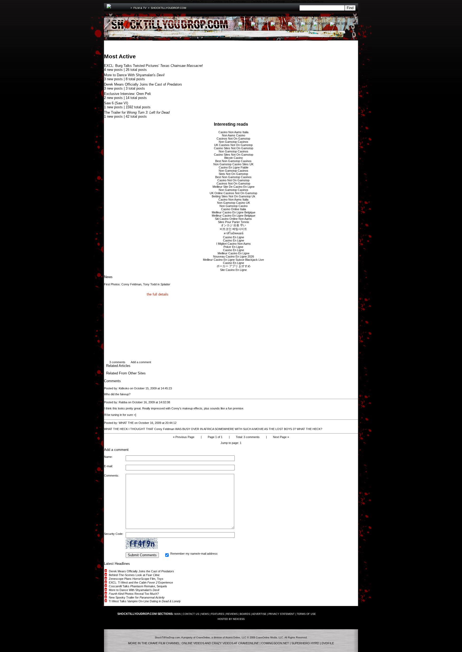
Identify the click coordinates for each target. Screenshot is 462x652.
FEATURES (217, 614)
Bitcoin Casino (233, 157)
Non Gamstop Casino (234, 206)
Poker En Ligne (233, 246)
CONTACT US (191, 614)
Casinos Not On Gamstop (233, 138)
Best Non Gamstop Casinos (233, 161)
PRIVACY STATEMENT (281, 614)
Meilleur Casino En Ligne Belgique (233, 212)
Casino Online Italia (233, 209)
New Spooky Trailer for (137, 597)
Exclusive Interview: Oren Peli (127, 94)
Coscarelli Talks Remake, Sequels (138, 586)
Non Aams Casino (233, 135)
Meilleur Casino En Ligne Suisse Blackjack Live (233, 259)
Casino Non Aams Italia (233, 132)
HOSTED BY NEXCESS (231, 619)
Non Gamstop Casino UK (233, 202)
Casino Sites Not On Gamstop (233, 148)
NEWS (205, 614)
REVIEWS (232, 614)
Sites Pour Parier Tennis (233, 222)
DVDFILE (328, 643)
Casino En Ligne (233, 237)
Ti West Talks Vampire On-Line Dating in (145, 601)
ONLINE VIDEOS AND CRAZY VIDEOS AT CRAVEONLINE (220, 643)
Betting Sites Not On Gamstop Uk (233, 196)
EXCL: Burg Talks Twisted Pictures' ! (153, 66)
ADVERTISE (259, 614)
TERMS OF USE (306, 614)
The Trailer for (137, 112)
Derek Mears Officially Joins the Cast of (143, 84)
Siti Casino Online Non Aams (233, 218)
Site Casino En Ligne (233, 269)
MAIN (177, 614)
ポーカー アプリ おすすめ (234, 266)
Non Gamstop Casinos (233, 141)
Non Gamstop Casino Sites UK (233, 164)
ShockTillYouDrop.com (168, 7)
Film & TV (140, 7)
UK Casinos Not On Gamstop (233, 145)
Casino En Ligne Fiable (233, 167)
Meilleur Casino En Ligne (233, 253)
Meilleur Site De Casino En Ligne (234, 186)
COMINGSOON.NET (275, 643)
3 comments (117, 362)
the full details (157, 294)
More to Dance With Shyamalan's (134, 75)
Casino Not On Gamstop (233, 180)
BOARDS (245, 614)
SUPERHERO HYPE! (305, 643)
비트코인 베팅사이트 (233, 229)
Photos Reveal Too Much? (134, 593)
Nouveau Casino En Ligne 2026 (233, 256)
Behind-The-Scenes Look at (134, 575)
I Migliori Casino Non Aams (233, 243)
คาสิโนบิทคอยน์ (233, 233)
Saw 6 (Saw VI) (116, 103)
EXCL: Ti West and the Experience (141, 582)
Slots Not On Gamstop (233, 173)
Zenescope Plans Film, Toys (136, 578)
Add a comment (141, 362)
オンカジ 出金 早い (233, 225)
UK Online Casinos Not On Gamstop (233, 193)
